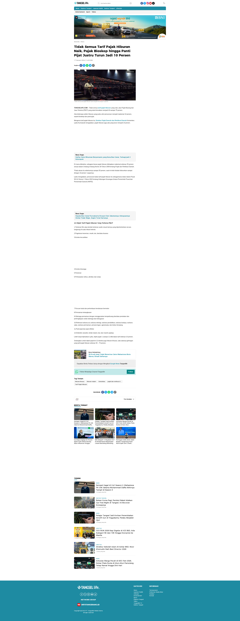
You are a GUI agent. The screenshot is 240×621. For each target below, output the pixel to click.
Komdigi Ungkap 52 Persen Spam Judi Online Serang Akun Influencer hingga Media (83, 442)
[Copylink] (93, 65)
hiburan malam (91, 381)
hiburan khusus (79, 381)
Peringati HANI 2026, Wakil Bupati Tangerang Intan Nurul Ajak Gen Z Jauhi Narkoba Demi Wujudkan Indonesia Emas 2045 (125, 443)
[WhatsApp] (87, 65)
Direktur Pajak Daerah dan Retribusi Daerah (111, 120)
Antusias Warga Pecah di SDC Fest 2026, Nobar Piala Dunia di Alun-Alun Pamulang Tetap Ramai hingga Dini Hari (125, 425)
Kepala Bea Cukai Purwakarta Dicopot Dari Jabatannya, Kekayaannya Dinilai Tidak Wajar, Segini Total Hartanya (103, 217)
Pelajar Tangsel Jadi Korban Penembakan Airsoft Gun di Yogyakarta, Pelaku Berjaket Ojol (104, 424)
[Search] (130, 3)
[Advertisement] (105, 139)
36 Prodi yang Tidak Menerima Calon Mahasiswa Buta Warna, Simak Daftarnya (109, 355)
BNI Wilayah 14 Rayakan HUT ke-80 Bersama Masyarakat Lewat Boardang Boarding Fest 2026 (105, 442)
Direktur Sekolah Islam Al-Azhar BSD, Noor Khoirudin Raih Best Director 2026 (115, 548)
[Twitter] (84, 65)
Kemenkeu (102, 381)
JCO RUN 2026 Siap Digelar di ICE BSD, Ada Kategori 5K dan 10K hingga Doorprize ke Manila (115, 532)
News (82, 41)
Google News (115, 363)
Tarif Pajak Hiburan (81, 384)
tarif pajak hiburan (104, 108)
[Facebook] (81, 65)
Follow (130, 372)
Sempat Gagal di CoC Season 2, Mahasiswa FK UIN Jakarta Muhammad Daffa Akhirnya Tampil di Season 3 (83, 424)
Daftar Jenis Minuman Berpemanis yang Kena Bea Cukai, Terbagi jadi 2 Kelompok (103, 158)
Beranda (76, 41)
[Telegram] (90, 65)
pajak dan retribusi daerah (115, 381)
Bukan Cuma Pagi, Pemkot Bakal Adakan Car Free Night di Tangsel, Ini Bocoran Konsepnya (114, 502)
